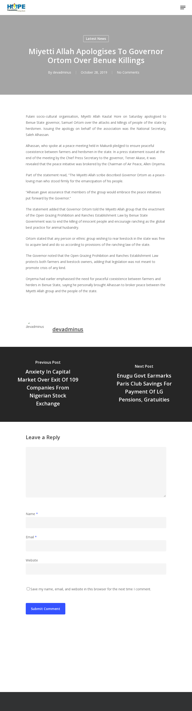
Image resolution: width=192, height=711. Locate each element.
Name (32, 514)
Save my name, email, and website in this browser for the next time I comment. (90, 589)
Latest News (96, 38)
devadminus (62, 72)
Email (31, 537)
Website (32, 560)
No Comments (128, 72)
